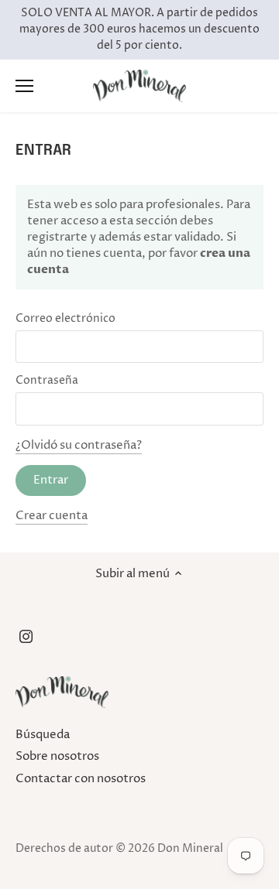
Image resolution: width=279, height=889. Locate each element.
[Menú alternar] (24, 86)
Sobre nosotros (57, 756)
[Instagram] (26, 636)
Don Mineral (190, 849)
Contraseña (47, 380)
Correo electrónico (65, 319)
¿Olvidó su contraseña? (79, 445)
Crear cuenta (52, 516)
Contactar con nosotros (81, 779)
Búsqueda (43, 735)
